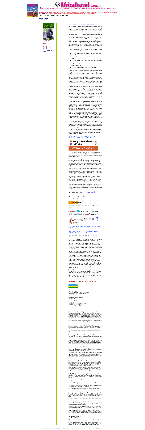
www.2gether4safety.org (89, 192)
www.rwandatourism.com (77, 274)
